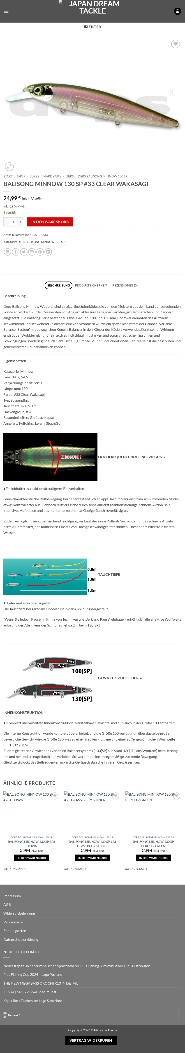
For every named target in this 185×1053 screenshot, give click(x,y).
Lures (34, 176)
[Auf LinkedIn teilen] (48, 252)
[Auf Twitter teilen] (24, 252)
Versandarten (14, 922)
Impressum (12, 896)
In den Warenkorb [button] (31, 857)
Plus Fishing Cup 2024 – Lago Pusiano (32, 974)
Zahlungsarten (14, 930)
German (13, 1015)
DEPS (70, 176)
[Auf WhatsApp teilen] (7, 252)
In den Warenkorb (50, 222)
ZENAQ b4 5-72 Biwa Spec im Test (29, 992)
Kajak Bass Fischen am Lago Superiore (32, 1000)
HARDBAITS (52, 176)
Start (8, 176)
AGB (7, 904)
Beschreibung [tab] (58, 285)
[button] (6, 11)
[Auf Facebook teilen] (15, 252)
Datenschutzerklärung (20, 939)
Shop (21, 176)
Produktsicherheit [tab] (91, 285)
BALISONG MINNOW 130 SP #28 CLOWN (31, 844)
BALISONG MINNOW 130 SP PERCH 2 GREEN (153, 844)
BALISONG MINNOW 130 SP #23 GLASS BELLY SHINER (92, 844)
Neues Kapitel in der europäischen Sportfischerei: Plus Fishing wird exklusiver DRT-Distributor (76, 966)
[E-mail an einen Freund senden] (32, 252)
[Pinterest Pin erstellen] (40, 252)
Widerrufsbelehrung (19, 913)
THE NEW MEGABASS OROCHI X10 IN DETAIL (40, 983)
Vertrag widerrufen (90, 1040)
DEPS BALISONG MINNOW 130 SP (102, 176)
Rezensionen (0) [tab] (125, 285)
